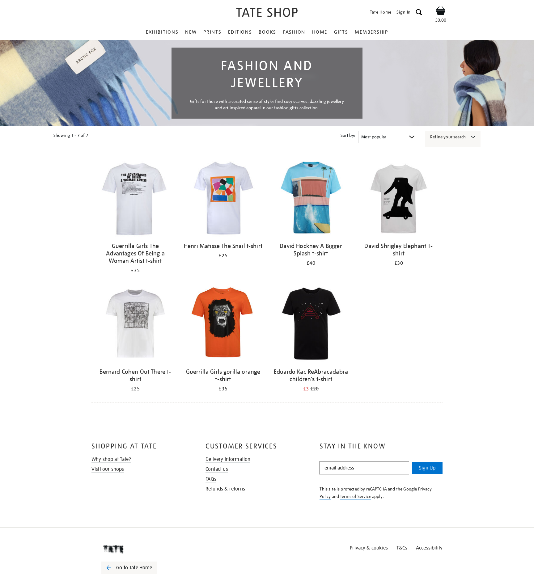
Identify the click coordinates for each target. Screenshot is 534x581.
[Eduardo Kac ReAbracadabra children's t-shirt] (311, 324)
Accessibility (429, 548)
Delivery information (228, 459)
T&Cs (401, 548)
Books (267, 32)
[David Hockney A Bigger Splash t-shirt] (311, 198)
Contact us (217, 469)
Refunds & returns (225, 489)
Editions (240, 32)
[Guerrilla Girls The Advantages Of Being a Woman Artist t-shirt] (135, 198)
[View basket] (441, 11)
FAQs (211, 479)
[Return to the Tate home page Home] (267, 13)
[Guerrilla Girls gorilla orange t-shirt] (223, 324)
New (191, 32)
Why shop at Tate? (111, 459)
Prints (212, 32)
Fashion (294, 32)
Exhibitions (162, 32)
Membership (371, 32)
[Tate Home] (140, 549)
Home (319, 32)
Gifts (341, 32)
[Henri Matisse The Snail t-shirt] (223, 198)
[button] (419, 13)
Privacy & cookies (369, 548)
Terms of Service (355, 496)
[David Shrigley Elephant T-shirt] (398, 198)
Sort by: (348, 135)
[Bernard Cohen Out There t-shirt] (135, 324)
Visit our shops (107, 469)
